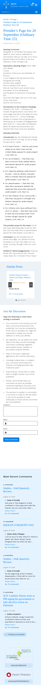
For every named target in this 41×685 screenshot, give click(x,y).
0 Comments (17, 294)
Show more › (10, 511)
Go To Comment (12, 513)
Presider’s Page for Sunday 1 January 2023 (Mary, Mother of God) (20, 277)
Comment (7, 405)
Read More (14, 289)
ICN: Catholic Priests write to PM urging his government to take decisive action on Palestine (19, 600)
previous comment (16, 634)
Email (5, 429)
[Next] (31, 284)
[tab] (16, 300)
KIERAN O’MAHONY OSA (18, 525)
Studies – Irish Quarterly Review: (16, 490)
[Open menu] (36, 5)
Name (5, 419)
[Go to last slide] (10, 284)
